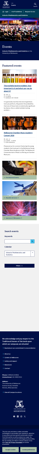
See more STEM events (13, 218)
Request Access (30, 11)
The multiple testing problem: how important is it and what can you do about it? (18, 88)
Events (13, 5)
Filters (18, 266)
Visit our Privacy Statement (13, 442)
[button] (19, 253)
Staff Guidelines (16, 11)
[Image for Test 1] (19, 76)
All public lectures (11, 198)
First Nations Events (12, 177)
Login (5, 11)
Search (35, 6)
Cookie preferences (28, 450)
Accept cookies (10, 450)
